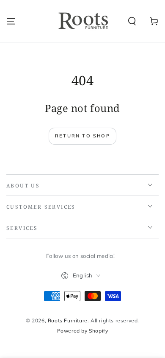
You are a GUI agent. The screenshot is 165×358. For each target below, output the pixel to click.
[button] (132, 21)
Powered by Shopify (82, 330)
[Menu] (11, 21)
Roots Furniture (68, 320)
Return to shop (82, 136)
